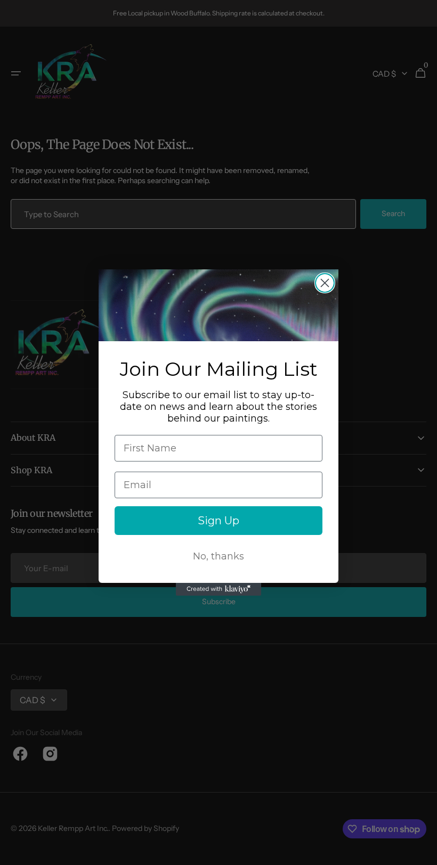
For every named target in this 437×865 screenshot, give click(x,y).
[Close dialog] (324, 283)
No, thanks (218, 556)
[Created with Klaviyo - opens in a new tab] (218, 589)
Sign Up (218, 520)
